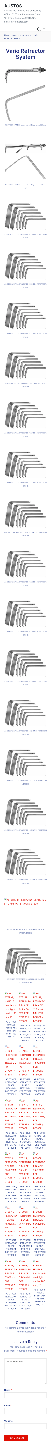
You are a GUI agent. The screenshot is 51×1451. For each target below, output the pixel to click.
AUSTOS (13, 6)
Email (7, 1405)
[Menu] (45, 29)
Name (8, 1390)
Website (8, 1421)
